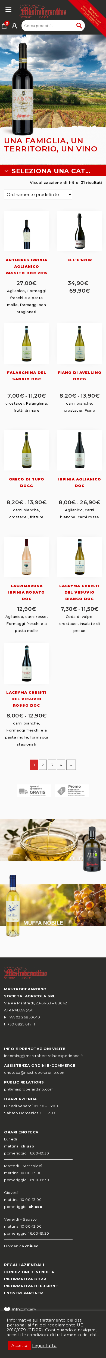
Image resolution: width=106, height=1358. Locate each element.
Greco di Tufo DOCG (26, 482)
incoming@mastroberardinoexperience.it (43, 1056)
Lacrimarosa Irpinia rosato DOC (26, 592)
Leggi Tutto (44, 1345)
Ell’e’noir (79, 260)
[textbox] (53, 171)
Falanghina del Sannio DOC (26, 375)
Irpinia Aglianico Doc (79, 482)
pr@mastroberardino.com (29, 1089)
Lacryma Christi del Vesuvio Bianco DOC (79, 592)
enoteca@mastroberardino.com (35, 1072)
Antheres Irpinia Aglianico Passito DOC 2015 (26, 266)
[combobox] (53, 171)
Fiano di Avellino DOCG (80, 375)
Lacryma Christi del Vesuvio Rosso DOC (26, 698)
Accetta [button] (19, 1345)
